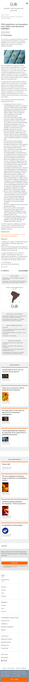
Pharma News (5, 645)
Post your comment (8, 35)
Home (2, 14)
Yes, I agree (14, 679)
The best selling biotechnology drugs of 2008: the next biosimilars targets (14, 478)
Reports (7, 14)
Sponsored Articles (6, 639)
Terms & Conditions (21, 668)
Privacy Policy (10, 668)
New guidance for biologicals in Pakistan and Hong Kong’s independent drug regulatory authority (14, 282)
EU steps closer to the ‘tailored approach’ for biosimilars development (13, 350)
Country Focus (5, 620)
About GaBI (5, 327)
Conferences (4, 636)
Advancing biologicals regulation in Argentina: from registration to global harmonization (13, 353)
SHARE (5, 546)
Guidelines (4, 624)
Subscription (4, 657)
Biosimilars (4, 602)
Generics (3, 587)
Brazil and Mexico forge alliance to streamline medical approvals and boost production (13, 320)
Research (3, 596)
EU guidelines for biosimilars (9, 335)
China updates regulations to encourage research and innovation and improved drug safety (14, 316)
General (3, 590)
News (2, 593)
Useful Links (4, 648)
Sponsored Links (6, 642)
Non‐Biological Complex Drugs (9, 617)
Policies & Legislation (7, 627)
